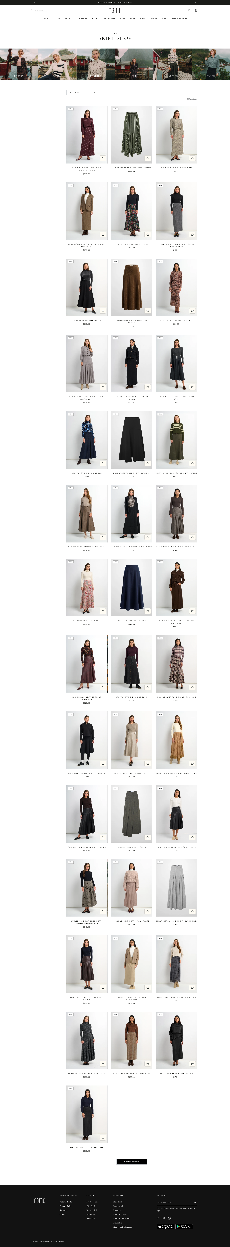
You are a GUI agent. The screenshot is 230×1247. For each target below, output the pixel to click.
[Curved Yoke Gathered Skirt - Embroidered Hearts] (86, 888)
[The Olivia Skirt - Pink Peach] (86, 587)
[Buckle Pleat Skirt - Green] (131, 814)
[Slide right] (195, 2)
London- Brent (120, 1214)
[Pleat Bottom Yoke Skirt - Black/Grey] (176, 888)
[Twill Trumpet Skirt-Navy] (131, 587)
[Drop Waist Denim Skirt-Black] (131, 664)
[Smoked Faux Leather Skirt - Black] (86, 814)
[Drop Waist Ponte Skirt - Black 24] (131, 440)
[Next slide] (104, 135)
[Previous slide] (70, 135)
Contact (63, 1214)
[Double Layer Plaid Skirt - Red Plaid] (176, 664)
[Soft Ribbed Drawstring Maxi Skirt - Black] (131, 363)
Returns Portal (66, 1202)
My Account (92, 1202)
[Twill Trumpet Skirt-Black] (86, 287)
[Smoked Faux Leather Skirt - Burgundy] (86, 664)
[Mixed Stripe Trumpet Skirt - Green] (131, 135)
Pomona (117, 1210)
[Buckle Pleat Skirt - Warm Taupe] (131, 888)
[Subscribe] (195, 1202)
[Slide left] (35, 2)
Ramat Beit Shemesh (122, 1227)
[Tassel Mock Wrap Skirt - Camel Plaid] (176, 740)
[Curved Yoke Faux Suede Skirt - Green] (176, 440)
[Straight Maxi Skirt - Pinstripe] (86, 1114)
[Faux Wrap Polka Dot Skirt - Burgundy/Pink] (86, 135)
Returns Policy (93, 1210)
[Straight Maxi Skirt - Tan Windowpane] (131, 964)
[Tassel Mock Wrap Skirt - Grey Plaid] (176, 964)
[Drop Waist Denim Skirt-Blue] (86, 440)
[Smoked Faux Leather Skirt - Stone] (131, 740)
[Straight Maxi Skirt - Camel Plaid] (131, 1040)
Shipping (64, 1210)
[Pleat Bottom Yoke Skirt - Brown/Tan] (176, 513)
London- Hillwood (121, 1218)
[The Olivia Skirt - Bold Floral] (131, 211)
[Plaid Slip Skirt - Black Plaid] (176, 135)
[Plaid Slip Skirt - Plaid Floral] (176, 287)
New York (117, 1202)
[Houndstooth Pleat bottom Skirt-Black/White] (86, 363)
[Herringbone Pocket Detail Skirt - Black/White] (176, 211)
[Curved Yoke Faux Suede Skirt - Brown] (131, 287)
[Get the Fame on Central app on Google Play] (184, 1228)
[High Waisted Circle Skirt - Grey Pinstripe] (176, 363)
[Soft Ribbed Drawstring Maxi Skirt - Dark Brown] (176, 587)
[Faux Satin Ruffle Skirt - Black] (176, 1040)
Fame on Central (44, 1241)
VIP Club (91, 1218)
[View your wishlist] (189, 10)
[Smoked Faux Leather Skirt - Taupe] (86, 513)
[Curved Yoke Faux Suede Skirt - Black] (131, 513)
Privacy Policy (66, 1206)
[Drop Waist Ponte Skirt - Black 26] (86, 740)
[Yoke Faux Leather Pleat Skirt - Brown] (86, 964)
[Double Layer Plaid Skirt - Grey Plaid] (86, 1040)
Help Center (92, 1214)
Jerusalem (117, 1223)
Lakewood (118, 1206)
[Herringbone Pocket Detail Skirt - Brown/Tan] (86, 211)
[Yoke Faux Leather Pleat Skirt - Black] (176, 814)
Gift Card (91, 1206)
